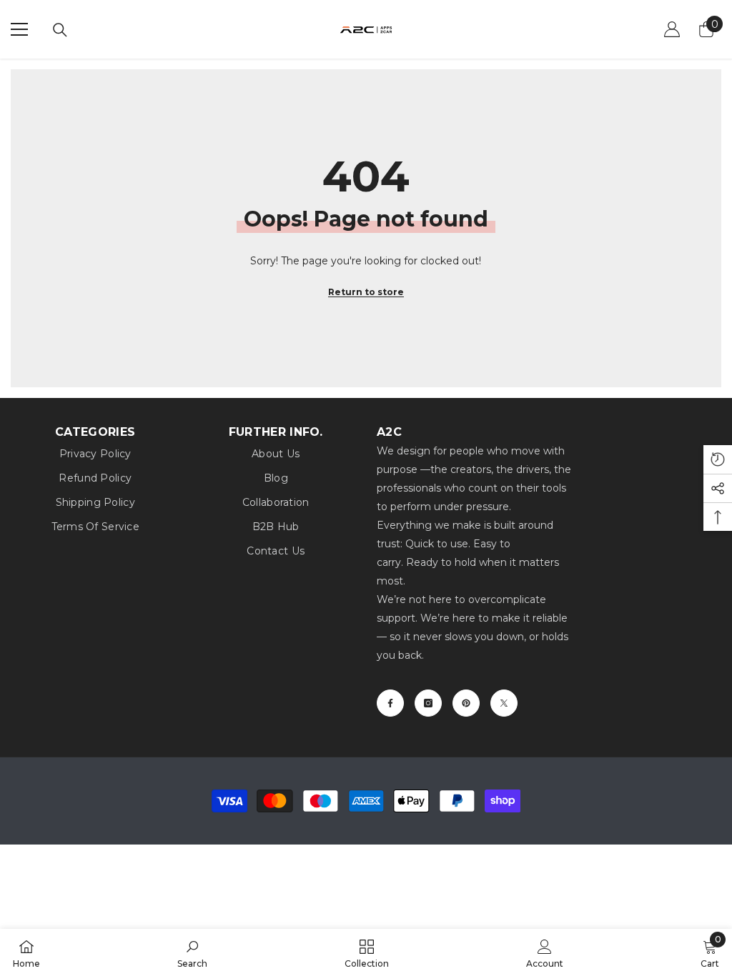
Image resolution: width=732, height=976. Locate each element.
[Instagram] (428, 703)
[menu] (19, 29)
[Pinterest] (466, 703)
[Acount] (672, 29)
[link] (192, 952)
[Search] (60, 30)
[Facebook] (390, 703)
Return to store (366, 292)
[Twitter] (504, 703)
